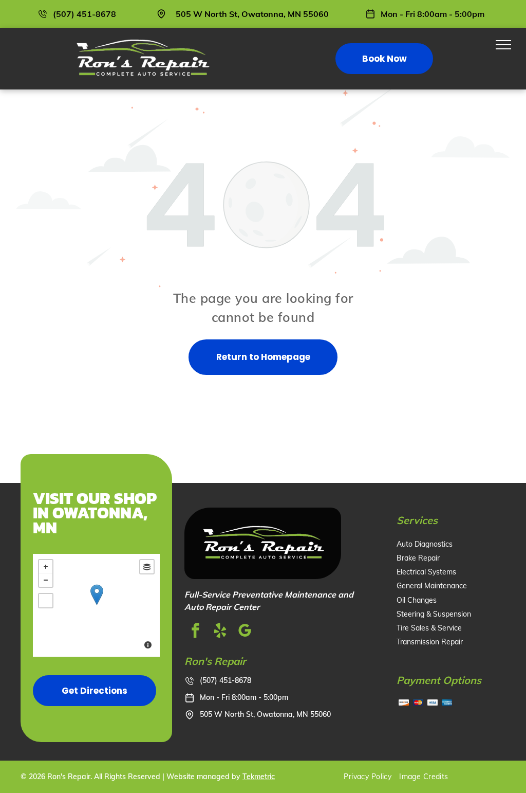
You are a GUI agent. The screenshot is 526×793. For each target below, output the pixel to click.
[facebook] (195, 631)
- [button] (45, 580)
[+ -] (96, 605)
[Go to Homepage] (142, 38)
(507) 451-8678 (84, 14)
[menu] (503, 44)
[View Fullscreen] (45, 600)
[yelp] (220, 631)
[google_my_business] (245, 631)
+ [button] (45, 566)
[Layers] (147, 566)
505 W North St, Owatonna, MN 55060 (252, 14)
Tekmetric (258, 776)
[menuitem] (371, 776)
